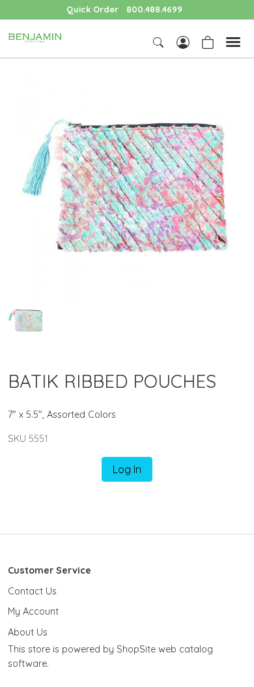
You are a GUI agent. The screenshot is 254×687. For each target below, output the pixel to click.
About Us (28, 632)
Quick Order (92, 9)
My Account (33, 611)
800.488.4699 (154, 9)
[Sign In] (183, 41)
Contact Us (32, 591)
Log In (127, 469)
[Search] (159, 42)
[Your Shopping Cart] (207, 41)
